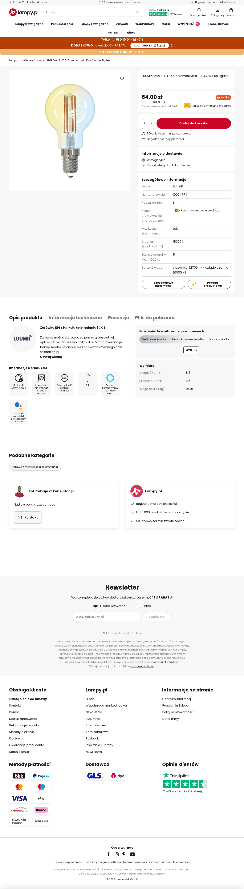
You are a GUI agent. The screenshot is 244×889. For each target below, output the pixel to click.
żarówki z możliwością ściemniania (35, 467)
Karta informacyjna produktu (212, 106)
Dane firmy (170, 719)
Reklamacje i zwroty (24, 725)
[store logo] (23, 12)
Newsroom (94, 752)
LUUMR (178, 186)
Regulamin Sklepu (175, 705)
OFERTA (149, 45)
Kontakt (15, 705)
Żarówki (38, 60)
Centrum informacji (176, 699)
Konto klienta (19, 752)
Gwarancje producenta (26, 745)
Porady (108, 745)
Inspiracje (93, 745)
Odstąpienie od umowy (28, 699)
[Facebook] (111, 854)
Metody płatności (22, 732)
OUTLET (113, 32)
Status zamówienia (23, 719)
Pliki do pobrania (155, 317)
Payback (92, 738)
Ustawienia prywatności (69, 862)
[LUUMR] (22, 338)
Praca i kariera (96, 725)
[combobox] (92, 12)
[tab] (26, 317)
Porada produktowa (213, 284)
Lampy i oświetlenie (20, 60)
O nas (90, 699)
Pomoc (14, 712)
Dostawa (15, 738)
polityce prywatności (142, 666)
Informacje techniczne (75, 317)
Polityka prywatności (177, 712)
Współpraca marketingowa (106, 705)
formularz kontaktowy (166, 662)
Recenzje (118, 317)
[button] (122, 78)
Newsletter (94, 712)
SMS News (93, 719)
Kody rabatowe (97, 732)
